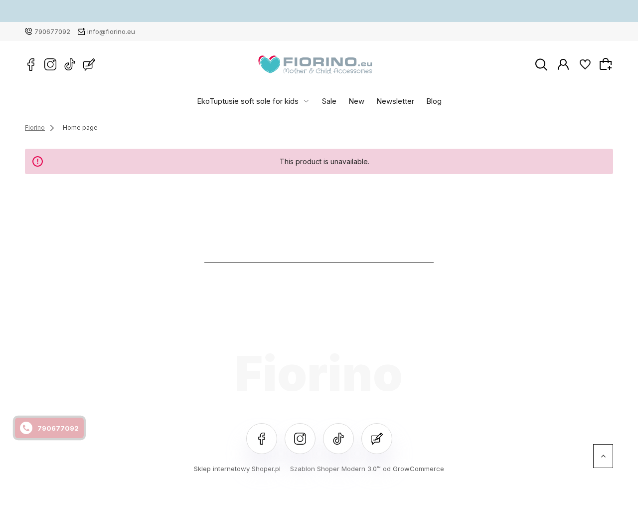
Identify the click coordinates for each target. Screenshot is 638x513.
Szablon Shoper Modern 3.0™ (335, 469)
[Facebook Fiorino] (31, 64)
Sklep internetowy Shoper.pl (237, 469)
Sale (329, 100)
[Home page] (315, 64)
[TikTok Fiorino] (70, 64)
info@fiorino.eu (111, 31)
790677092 (52, 31)
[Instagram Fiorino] (50, 64)
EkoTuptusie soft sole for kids (248, 100)
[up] (603, 456)
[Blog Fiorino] (89, 64)
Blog (434, 100)
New (356, 100)
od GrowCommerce (413, 469)
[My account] (563, 64)
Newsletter (395, 100)
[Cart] (607, 64)
